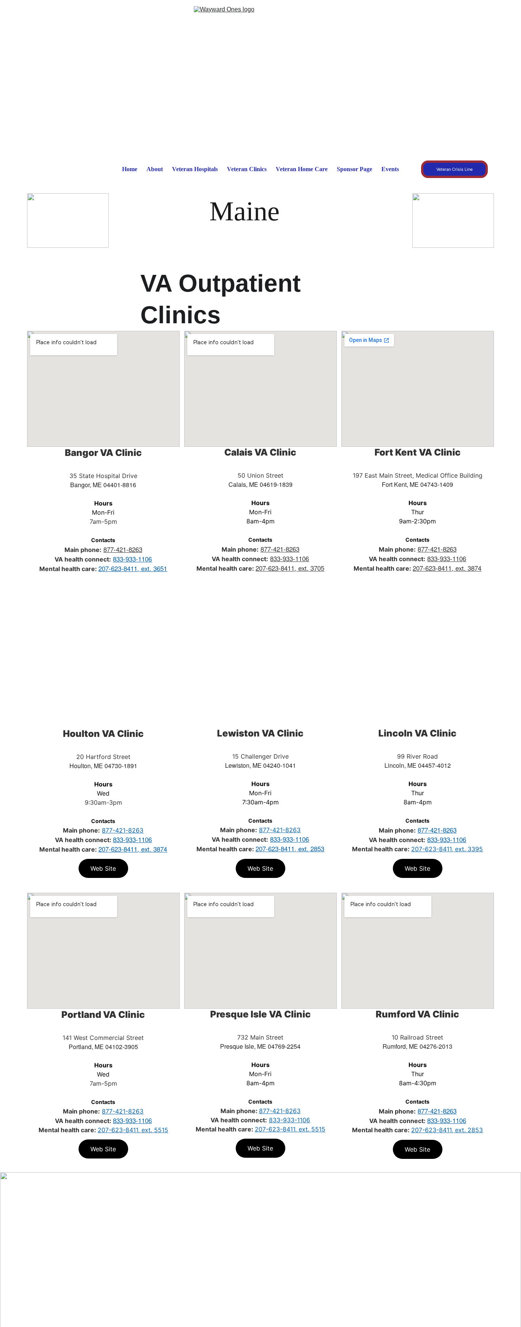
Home (129, 169)
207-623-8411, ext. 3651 (132, 568)
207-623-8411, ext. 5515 (133, 1130)
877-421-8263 (122, 549)
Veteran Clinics (247, 169)
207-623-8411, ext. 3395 (447, 849)
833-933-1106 (132, 558)
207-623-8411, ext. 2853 (290, 848)
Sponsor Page (354, 169)
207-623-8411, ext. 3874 (447, 568)
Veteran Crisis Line (454, 169)
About (154, 169)
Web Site (103, 591)
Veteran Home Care (302, 169)
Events (390, 169)
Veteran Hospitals (195, 169)
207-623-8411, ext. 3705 (290, 568)
